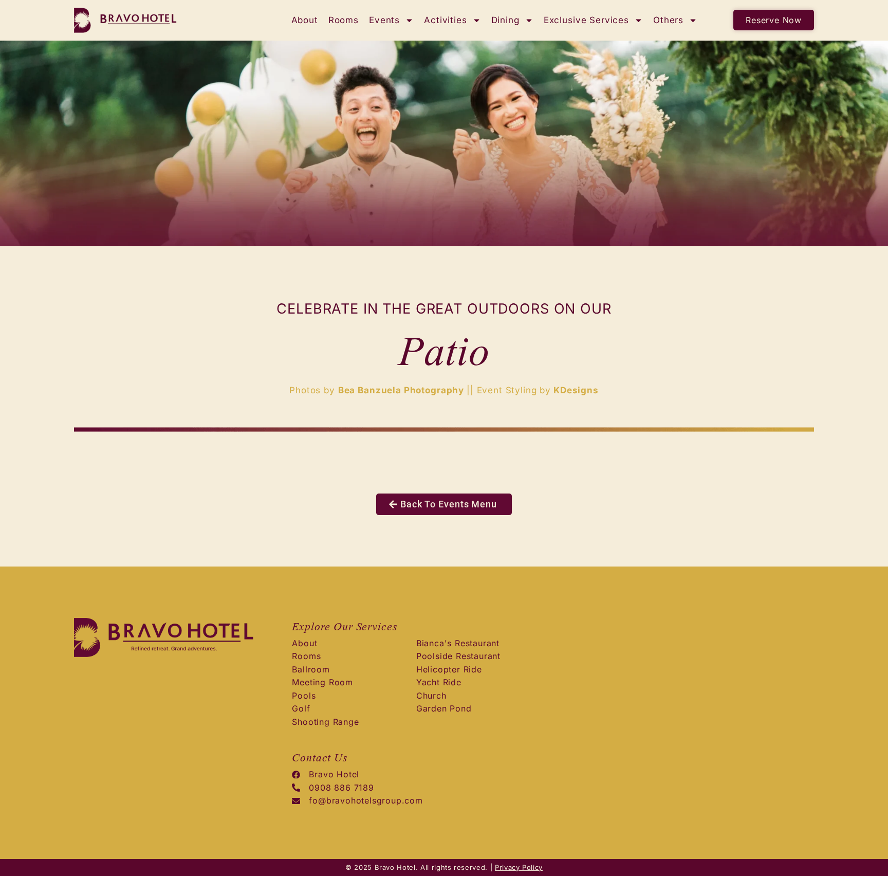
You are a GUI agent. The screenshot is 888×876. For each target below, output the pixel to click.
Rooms (343, 20)
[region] (134, 795)
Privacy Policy (519, 867)
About (304, 20)
